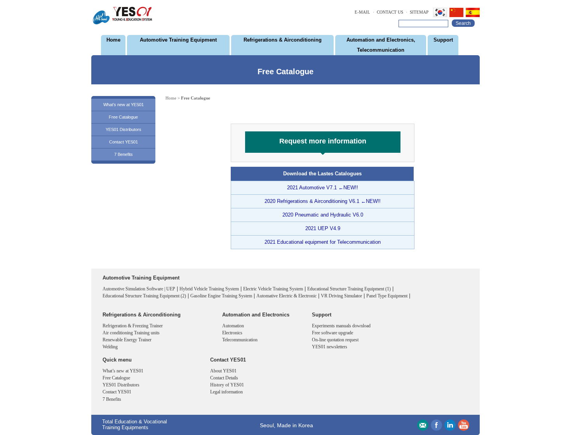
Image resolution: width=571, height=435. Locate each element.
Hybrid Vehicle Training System (209, 289)
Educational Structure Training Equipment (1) (349, 289)
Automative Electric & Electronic (286, 296)
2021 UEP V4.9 (322, 228)
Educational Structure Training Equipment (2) (144, 296)
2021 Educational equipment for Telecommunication (323, 242)
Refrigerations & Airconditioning (283, 40)
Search (463, 23)
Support (443, 40)
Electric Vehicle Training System (273, 289)
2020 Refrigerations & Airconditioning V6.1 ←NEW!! (323, 201)
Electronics (232, 332)
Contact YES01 (123, 142)
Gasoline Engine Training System (221, 296)
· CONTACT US (388, 12)
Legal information (226, 392)
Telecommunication (240, 339)
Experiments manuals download (341, 325)
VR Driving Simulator (341, 296)
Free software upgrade (332, 332)
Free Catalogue (123, 117)
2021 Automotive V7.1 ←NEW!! (322, 187)
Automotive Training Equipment (178, 40)
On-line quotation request (335, 339)
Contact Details (224, 378)
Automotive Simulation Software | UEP (139, 289)
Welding (110, 346)
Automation (233, 325)
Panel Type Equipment (386, 296)
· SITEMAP (417, 12)
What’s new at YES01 (123, 104)
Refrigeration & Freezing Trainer (133, 325)
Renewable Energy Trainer (127, 339)
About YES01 (223, 371)
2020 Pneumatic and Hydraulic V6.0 (322, 215)
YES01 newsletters (329, 346)
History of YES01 (227, 385)
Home (113, 40)
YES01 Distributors (123, 129)
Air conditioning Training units (131, 332)
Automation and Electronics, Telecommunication (380, 45)
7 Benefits (123, 154)
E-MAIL (362, 12)
